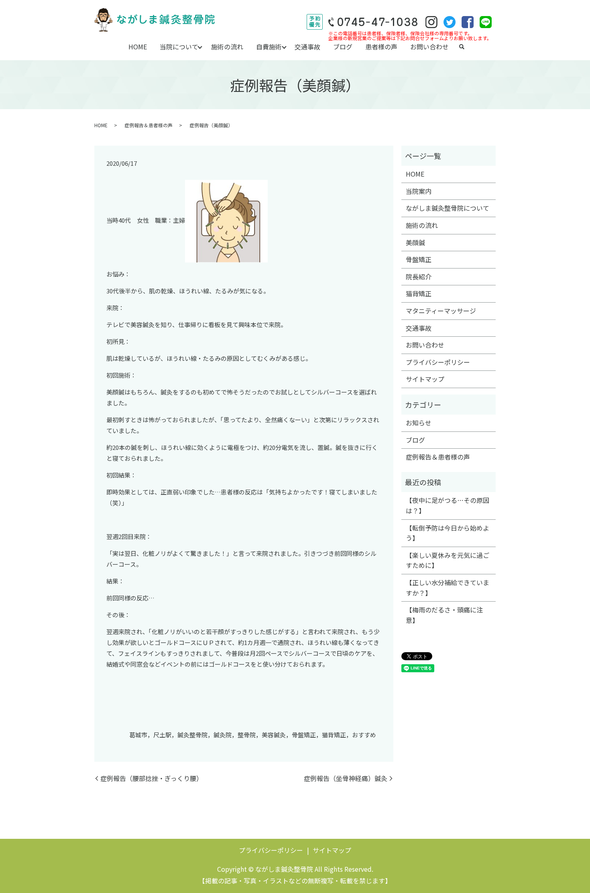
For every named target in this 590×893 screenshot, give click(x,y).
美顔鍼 (415, 242)
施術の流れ (227, 46)
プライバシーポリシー (438, 362)
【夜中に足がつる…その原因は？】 (447, 505)
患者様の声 (381, 46)
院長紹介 (418, 276)
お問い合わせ (429, 46)
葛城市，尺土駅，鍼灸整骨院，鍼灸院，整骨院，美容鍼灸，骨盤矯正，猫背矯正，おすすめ (252, 734)
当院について (179, 46)
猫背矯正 (418, 293)
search (461, 47)
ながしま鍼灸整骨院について (447, 208)
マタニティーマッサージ (441, 310)
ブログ (342, 46)
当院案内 (418, 191)
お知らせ (418, 422)
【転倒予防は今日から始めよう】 (447, 533)
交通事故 (307, 46)
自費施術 (269, 46)
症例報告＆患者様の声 (148, 125)
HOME (137, 46)
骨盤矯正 (418, 259)
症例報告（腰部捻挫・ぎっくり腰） (151, 778)
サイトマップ (425, 379)
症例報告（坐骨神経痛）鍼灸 (345, 778)
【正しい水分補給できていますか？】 (447, 588)
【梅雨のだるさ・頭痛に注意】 (444, 615)
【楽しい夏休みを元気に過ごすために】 (447, 560)
